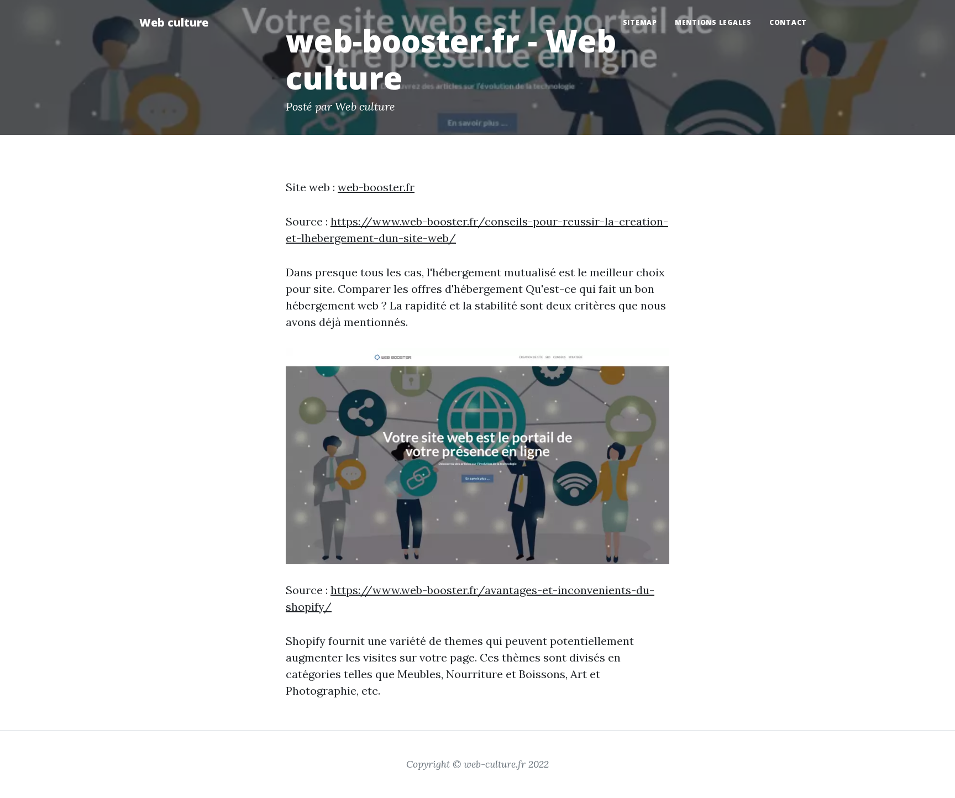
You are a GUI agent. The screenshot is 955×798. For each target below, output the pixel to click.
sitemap (640, 22)
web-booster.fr (376, 187)
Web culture (173, 22)
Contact (788, 22)
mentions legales (713, 22)
